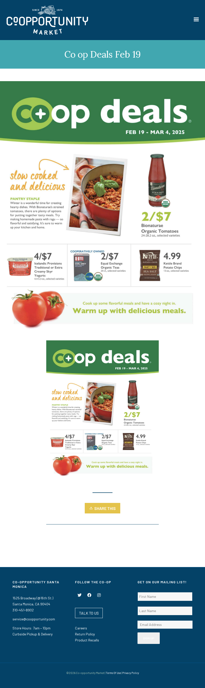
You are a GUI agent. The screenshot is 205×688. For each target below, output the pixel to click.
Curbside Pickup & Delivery (32, 634)
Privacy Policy (130, 672)
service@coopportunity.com (33, 619)
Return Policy (85, 634)
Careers (81, 628)
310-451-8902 (23, 610)
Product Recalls (87, 640)
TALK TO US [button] (89, 613)
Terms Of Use (113, 672)
